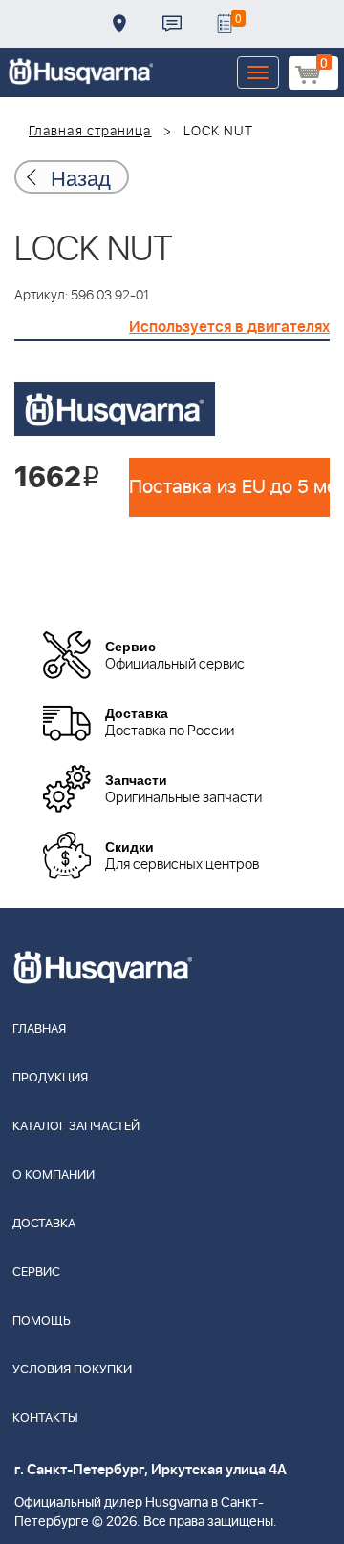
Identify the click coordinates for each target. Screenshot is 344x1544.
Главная (39, 1029)
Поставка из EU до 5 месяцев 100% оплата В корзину (229, 487)
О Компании (53, 1175)
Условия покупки (72, 1370)
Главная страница (90, 131)
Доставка (119, 23)
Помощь (41, 1321)
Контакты (172, 23)
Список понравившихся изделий (224, 23)
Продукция (50, 1078)
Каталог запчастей (76, 1127)
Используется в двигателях (229, 327)
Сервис (36, 1273)
